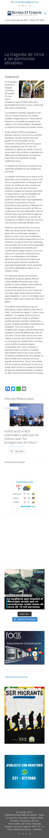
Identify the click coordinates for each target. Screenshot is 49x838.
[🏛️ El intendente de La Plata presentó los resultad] (24, 589)
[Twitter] (22, 5)
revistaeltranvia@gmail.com (26, 2)
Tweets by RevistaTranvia (15, 677)
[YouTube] (26, 5)
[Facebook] (19, 5)
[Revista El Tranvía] (24, 13)
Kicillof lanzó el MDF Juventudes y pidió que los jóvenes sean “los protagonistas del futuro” (21, 436)
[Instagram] (29, 5)
